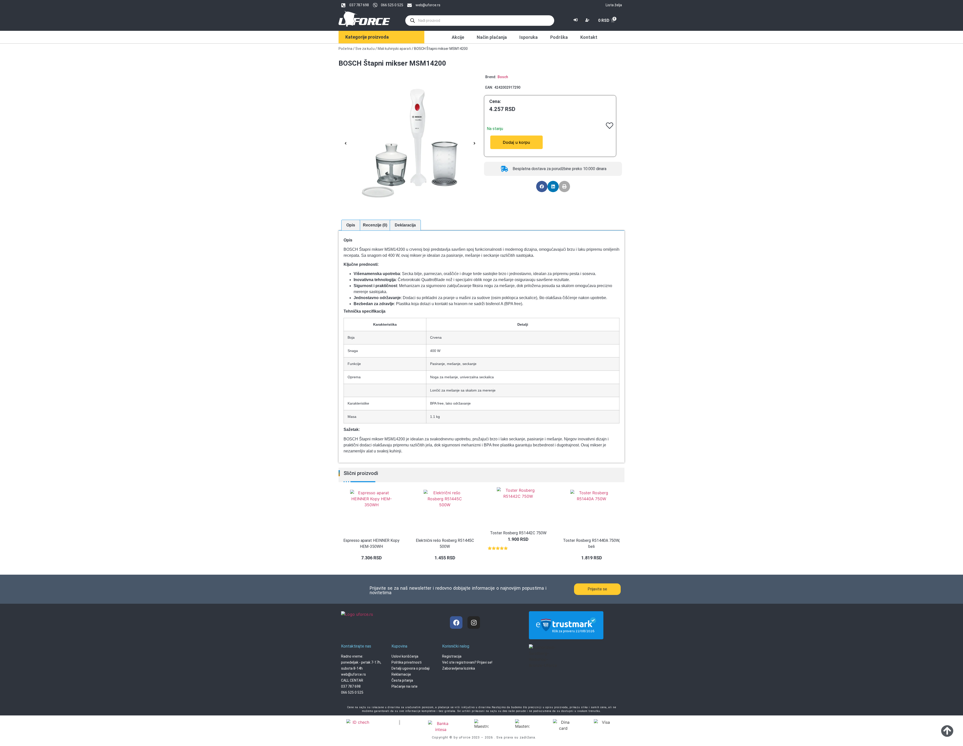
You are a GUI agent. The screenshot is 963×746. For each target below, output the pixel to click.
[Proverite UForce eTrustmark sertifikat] (566, 635)
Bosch (503, 77)
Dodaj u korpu (516, 142)
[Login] (576, 21)
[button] (346, 143)
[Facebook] (456, 622)
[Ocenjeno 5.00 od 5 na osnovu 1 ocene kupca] (518, 548)
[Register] (588, 21)
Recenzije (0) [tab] (375, 225)
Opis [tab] (350, 225)
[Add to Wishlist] (489, 142)
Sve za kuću (365, 49)
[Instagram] (473, 622)
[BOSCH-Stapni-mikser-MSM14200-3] (410, 143)
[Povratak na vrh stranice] (947, 730)
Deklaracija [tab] (405, 225)
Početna (345, 49)
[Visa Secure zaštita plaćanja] (399, 722)
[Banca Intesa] (440, 726)
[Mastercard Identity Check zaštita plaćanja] (358, 722)
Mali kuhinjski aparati (394, 49)
